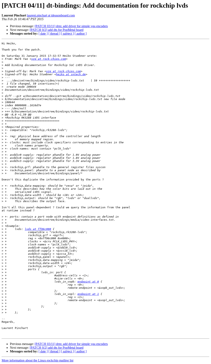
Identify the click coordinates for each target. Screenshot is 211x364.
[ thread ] (54, 33)
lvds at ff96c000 (38, 229)
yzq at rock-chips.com (48, 58)
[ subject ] (67, 33)
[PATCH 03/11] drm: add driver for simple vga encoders (71, 26)
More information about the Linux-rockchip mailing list (37, 360)
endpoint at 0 (88, 281)
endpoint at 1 (88, 294)
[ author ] (81, 33)
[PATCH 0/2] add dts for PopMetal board (56, 30)
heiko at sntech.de (71, 74)
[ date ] (43, 33)
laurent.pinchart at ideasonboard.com (51, 15)
